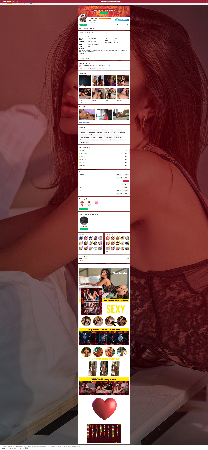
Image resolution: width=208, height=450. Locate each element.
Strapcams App (35, 3)
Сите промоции (21, 3)
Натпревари (28, 3)
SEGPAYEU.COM (32, 446)
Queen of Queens (106, 65)
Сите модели (3, 3)
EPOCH (28, 446)
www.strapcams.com (16, 446)
